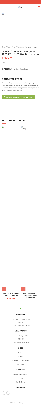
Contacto (20, 364)
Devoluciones (20, 382)
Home (3, 47)
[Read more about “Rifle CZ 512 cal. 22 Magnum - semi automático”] (23, 289)
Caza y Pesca (11, 47)
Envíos (20, 378)
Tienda (20, 356)
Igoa (16, 403)
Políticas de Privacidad (20, 374)
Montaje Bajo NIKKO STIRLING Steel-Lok (11, 294)
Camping (20, 47)
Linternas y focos (31, 47)
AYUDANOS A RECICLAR (20, 360)
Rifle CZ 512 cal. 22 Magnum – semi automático (30, 295)
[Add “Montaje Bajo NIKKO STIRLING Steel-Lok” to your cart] (4, 289)
